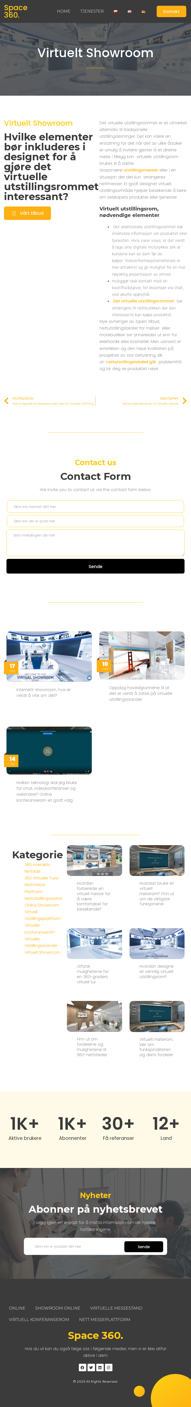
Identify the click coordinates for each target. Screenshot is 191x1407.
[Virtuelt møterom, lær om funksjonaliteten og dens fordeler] (157, 1016)
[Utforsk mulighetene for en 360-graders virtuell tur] (94, 943)
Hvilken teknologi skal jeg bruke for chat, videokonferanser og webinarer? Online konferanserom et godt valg (46, 791)
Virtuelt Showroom (95, 53)
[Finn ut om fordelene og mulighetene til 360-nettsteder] (94, 1016)
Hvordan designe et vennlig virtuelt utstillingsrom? (157, 971)
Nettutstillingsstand (43, 898)
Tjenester (92, 11)
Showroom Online (57, 1308)
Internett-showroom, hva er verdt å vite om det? (43, 693)
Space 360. (16, 11)
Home (63, 11)
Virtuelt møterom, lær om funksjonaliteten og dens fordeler (156, 1047)
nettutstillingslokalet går (131, 362)
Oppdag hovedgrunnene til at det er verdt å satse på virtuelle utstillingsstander (140, 694)
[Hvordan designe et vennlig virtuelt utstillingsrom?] (157, 943)
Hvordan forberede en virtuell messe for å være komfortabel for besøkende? (93, 896)
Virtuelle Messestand (116, 1308)
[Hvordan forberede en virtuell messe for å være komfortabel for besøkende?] (94, 860)
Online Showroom (42, 905)
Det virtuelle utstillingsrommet (143, 301)
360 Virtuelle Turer (42, 878)
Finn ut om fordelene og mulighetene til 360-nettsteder (92, 1046)
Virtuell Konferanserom (39, 1319)
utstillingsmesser (141, 170)
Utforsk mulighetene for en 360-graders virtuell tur (93, 974)
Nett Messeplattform (104, 1319)
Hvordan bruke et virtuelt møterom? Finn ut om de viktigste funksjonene (157, 893)
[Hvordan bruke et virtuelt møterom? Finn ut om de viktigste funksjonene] (157, 860)
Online (17, 1308)
